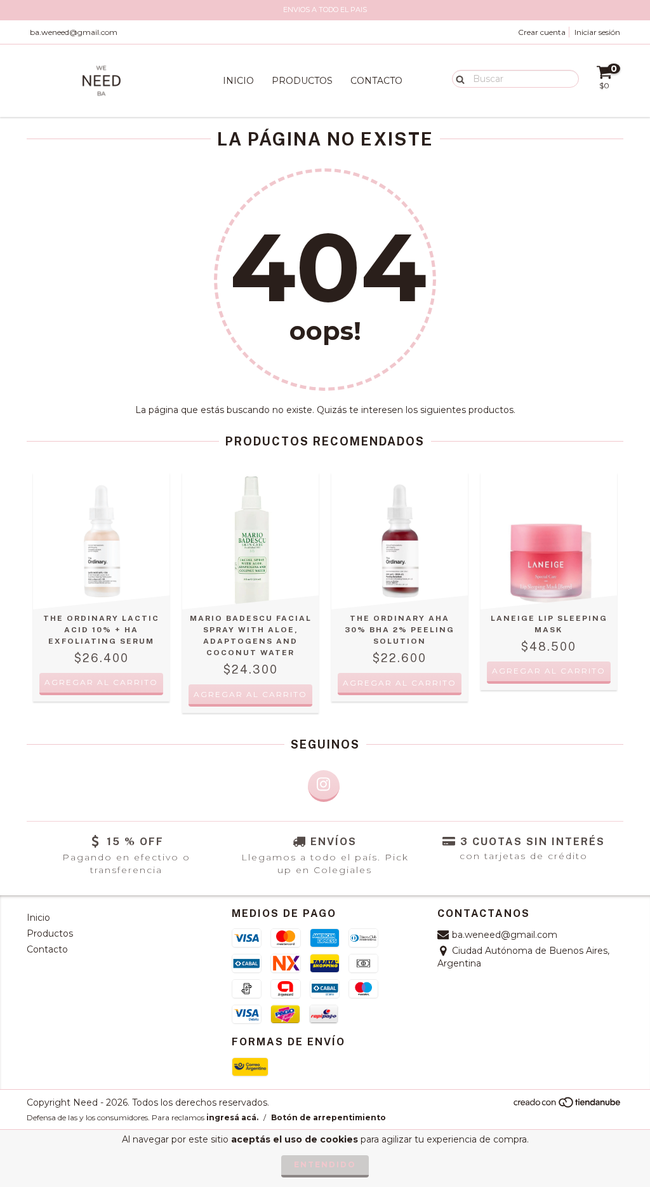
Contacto (376, 80)
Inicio (238, 80)
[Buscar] (457, 78)
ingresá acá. (232, 1117)
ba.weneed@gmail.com (73, 32)
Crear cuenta (542, 32)
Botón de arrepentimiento (328, 1117)
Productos (302, 80)
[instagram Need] (324, 786)
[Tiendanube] (567, 1105)
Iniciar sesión (597, 32)
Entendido (325, 1164)
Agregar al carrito (549, 670)
